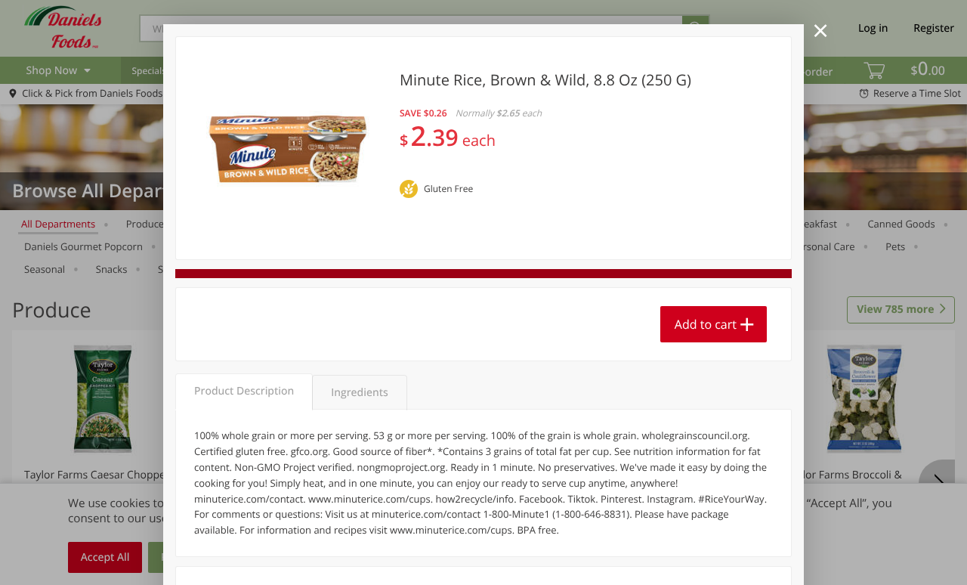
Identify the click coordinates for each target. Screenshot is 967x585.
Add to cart (706, 324)
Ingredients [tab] (359, 392)
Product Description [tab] (244, 391)
